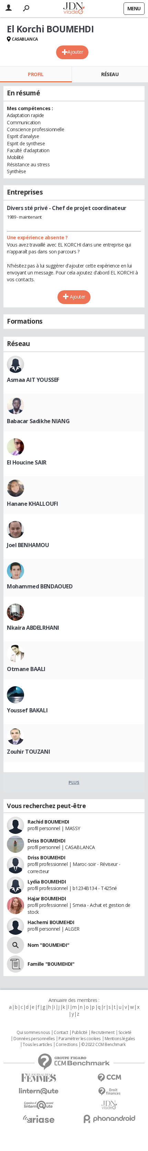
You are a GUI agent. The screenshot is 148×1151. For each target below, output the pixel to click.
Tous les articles (37, 1044)
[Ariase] (38, 1119)
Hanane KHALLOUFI (32, 504)
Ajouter (75, 52)
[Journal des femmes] (38, 1078)
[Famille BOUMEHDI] (15, 964)
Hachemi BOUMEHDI (51, 922)
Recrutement (102, 1032)
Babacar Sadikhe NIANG (38, 421)
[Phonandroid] (109, 1119)
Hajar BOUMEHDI (47, 898)
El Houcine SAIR (26, 462)
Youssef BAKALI (27, 710)
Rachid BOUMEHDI (48, 821)
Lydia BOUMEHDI (47, 881)
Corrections (66, 1044)
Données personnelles (34, 1038)
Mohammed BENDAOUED (39, 586)
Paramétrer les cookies (80, 1038)
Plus (73, 782)
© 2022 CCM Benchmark (103, 1044)
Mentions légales (120, 1038)
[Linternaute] (38, 1091)
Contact (61, 1032)
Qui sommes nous (33, 1032)
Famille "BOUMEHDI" (51, 964)
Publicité (79, 1032)
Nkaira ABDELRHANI (33, 627)
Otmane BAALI (26, 669)
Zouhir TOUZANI (28, 751)
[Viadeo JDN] (109, 1105)
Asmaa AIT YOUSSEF (33, 380)
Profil (35, 74)
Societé (124, 1032)
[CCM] (109, 1078)
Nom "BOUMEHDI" (48, 945)
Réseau (109, 74)
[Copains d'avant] (38, 1105)
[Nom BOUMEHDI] (15, 945)
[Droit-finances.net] (109, 1091)
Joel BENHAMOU (28, 545)
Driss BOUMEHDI (46, 840)
